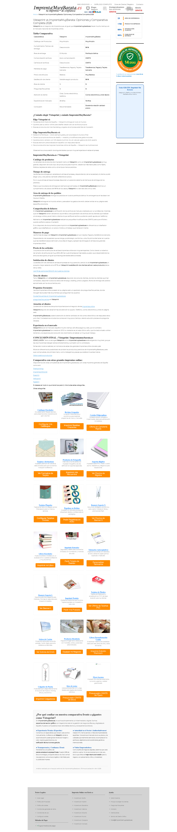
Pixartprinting (38, 368)
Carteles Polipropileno (98, 415)
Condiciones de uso (43, 813)
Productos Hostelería (72, 639)
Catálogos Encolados (45, 410)
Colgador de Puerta (45, 686)
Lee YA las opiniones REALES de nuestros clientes (51, 271)
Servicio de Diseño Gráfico (118, 816)
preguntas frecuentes (41, 299)
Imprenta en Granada (80, 824)
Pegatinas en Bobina (72, 508)
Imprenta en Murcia (80, 816)
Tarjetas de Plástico (98, 592)
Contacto (139, 4)
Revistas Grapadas (72, 412)
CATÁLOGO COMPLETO (103, 4)
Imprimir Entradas (72, 547)
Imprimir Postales (72, 598)
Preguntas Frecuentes (117, 805)
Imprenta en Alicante (80, 813)
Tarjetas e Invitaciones (45, 461)
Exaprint (36, 375)
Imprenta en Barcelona (81, 805)
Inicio (35, 14)
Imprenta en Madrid (80, 802)
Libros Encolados (45, 553)
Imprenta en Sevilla (80, 798)
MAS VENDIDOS (83, 4)
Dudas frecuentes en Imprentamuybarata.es (49, 296)
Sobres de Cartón (45, 639)
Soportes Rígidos (98, 461)
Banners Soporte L (45, 595)
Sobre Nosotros (115, 798)
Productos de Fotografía (72, 459)
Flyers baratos (98, 677)
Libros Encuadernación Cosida (98, 638)
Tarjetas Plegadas (45, 505)
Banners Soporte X (98, 505)
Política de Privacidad (43, 802)
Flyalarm (36, 382)
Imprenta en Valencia (80, 809)
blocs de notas (72, 686)
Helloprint (37, 378)
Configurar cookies (42, 816)
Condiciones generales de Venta (46, 809)
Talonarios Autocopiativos (98, 549)
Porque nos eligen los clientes (119, 802)
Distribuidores (115, 813)
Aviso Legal (40, 798)
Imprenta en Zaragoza (81, 820)
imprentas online (88, 306)
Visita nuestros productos (42, 355)
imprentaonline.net (40, 372)
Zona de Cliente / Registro (124, 4)
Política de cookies (42, 805)
